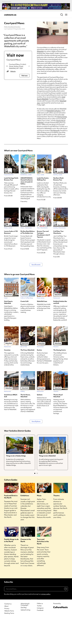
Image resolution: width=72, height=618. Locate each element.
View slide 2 (37, 473)
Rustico (39, 350)
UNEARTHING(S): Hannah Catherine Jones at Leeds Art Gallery (27, 181)
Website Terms (9, 611)
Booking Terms (9, 613)
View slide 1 (34, 473)
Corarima (7, 350)
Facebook (40, 610)
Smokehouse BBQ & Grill (10, 396)
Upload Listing (25, 610)
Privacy (6, 608)
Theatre (56, 495)
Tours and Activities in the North (43, 541)
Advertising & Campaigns (25, 604)
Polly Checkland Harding (12, 27)
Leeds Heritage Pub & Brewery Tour (11, 179)
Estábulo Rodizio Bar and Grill (60, 302)
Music (39, 495)
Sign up (65, 589)
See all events (36, 265)
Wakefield (40, 51)
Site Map (24, 607)
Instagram (40, 608)
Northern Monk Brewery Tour (58, 179)
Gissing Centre (62, 117)
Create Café (24, 301)
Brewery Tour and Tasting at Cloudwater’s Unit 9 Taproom (43, 234)
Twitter (39, 605)
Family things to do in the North (11, 540)
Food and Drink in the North (11, 496)
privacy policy (45, 594)
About (6, 606)
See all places (36, 421)
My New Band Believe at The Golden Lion (28, 232)
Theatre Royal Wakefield (58, 396)
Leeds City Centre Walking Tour (43, 179)
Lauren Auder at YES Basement (11, 232)
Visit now (24, 76)
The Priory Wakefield (27, 350)
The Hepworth (55, 130)
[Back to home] (10, 14)
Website (13, 71)
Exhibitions (25, 495)
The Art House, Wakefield (25, 396)
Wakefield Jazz (42, 301)
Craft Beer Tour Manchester (58, 232)
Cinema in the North (26, 540)
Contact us (7, 604)
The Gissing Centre (59, 350)
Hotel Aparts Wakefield (8, 302)
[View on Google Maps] (29, 66)
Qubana (39, 395)
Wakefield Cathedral (53, 111)
